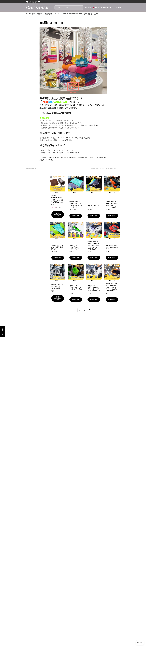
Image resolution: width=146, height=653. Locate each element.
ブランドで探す (37, 14)
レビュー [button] (2, 331)
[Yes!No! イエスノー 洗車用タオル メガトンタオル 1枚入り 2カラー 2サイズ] (69, 184)
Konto (106, 7)
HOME (28, 14)
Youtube (58, 14)
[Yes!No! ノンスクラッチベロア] (87, 184)
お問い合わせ (88, 14)
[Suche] (81, 7)
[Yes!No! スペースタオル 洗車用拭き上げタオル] (51, 230)
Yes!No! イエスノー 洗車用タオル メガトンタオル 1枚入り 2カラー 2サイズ (76, 198)
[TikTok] (36, 2)
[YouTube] (39, 2)
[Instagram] (33, 2)
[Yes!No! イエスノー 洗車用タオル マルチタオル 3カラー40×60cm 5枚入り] (105, 184)
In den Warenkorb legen (57, 214)
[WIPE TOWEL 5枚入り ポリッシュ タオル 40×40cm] (105, 230)
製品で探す (48, 14)
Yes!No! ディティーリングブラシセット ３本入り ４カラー (76, 241)
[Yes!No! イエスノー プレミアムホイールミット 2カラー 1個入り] (69, 272)
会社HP (95, 14)
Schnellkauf (75, 216)
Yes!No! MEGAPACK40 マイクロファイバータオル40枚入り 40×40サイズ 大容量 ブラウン (57, 198)
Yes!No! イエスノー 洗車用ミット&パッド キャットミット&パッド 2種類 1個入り (94, 283)
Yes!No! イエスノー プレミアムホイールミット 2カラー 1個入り (76, 283)
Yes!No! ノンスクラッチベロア (94, 198)
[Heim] (37, 7)
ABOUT (65, 14)
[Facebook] (27, 2)
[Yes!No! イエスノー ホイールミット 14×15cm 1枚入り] (51, 272)
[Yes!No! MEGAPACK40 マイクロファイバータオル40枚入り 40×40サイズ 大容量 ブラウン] (51, 184)
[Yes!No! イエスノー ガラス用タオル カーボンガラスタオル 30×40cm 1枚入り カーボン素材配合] (105, 272)
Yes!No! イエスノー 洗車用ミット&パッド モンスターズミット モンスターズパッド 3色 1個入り (94, 241)
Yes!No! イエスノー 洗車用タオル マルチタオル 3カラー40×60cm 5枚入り (112, 198)
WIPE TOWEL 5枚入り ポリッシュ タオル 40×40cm (112, 241)
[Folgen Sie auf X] (30, 2)
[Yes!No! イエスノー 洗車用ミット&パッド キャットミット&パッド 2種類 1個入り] (87, 272)
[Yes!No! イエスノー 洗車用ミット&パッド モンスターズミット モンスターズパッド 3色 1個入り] (87, 230)
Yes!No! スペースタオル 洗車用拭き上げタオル (57, 241)
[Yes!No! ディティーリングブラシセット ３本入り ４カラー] (69, 230)
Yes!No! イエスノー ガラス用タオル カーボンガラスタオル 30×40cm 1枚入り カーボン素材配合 (112, 283)
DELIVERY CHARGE (75, 14)
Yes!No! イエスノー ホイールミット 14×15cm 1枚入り (57, 283)
